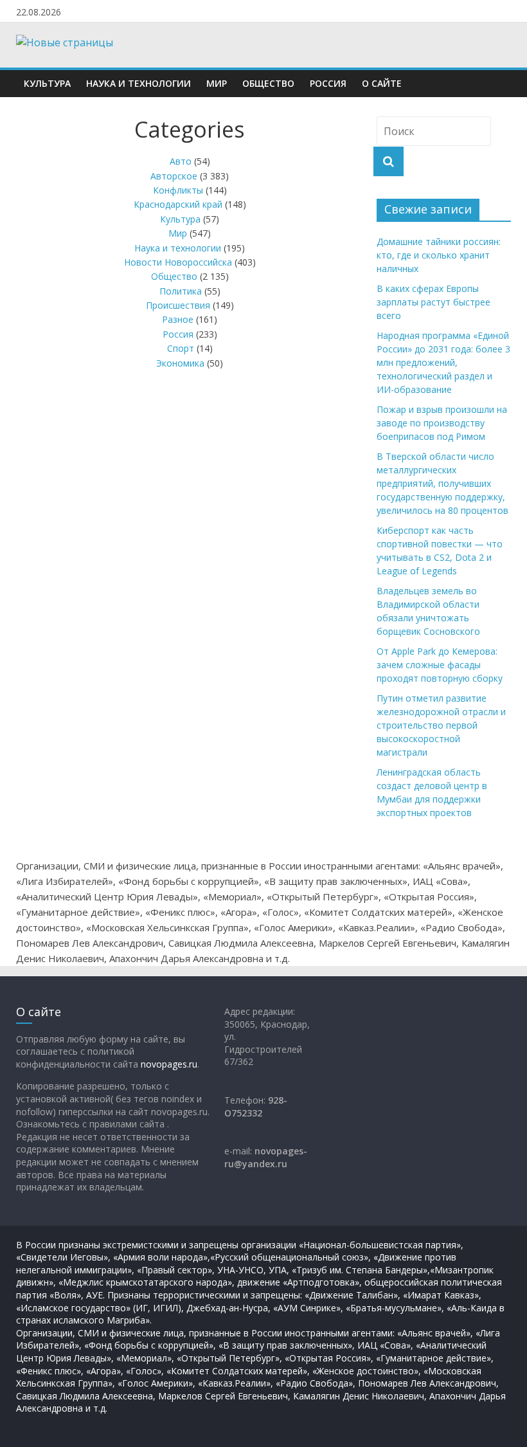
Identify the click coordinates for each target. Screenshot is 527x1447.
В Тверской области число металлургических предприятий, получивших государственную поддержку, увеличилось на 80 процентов (442, 483)
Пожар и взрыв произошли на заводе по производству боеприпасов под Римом (442, 422)
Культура (47, 83)
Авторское (173, 176)
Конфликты (178, 190)
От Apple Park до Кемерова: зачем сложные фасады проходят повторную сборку (440, 664)
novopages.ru (169, 1064)
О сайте (382, 83)
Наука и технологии (138, 83)
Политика (180, 291)
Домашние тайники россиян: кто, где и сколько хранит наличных (439, 255)
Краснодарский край (178, 204)
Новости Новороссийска (178, 262)
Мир (216, 83)
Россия (328, 83)
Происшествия (178, 305)
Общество (268, 83)
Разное (177, 319)
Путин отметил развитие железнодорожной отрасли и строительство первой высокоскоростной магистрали (441, 725)
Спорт (180, 348)
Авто (181, 161)
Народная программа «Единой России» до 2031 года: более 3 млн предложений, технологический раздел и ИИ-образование (443, 362)
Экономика (180, 363)
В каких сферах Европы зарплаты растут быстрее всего (433, 302)
